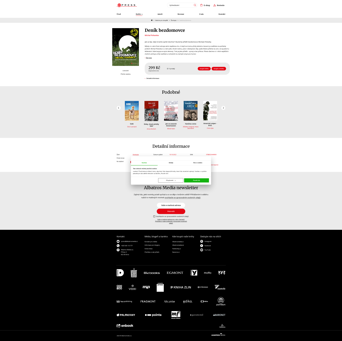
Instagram (207, 241)
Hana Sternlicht (192, 127)
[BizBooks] (152, 272)
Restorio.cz (176, 252)
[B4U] (124, 301)
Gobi (132, 124)
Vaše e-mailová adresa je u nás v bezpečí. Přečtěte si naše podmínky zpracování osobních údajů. (171, 221)
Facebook (207, 246)
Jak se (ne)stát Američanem (171, 125)
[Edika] (188, 301)
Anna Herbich (151, 129)
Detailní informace (153, 78)
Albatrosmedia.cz (178, 242)
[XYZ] (222, 272)
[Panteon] (221, 301)
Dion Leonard (131, 127)
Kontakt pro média (151, 242)
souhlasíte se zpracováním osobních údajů (182, 197)
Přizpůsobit (169, 180)
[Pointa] (153, 314)
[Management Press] (146, 287)
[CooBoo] (119, 287)
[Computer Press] (160, 287)
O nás (201, 14)
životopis (136, 155)
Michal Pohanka (152, 35)
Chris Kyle (210, 128)
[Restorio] (222, 325)
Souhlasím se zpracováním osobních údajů (172, 216)
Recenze (181, 14)
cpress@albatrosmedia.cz (129, 241)
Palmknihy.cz (176, 249)
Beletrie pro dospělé (161, 20)
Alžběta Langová (188, 127)
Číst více (149, 58)
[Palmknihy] (126, 314)
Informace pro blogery (152, 245)
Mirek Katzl (171, 129)
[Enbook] (125, 325)
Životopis (174, 20)
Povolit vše (196, 180)
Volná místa (148, 249)
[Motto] (207, 272)
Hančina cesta (190, 124)
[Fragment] (148, 301)
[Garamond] (197, 314)
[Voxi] (132, 287)
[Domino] (120, 272)
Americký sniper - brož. (210, 124)
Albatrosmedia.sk (178, 245)
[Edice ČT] (204, 301)
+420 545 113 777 (127, 246)
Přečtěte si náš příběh (152, 252)
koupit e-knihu (219, 69)
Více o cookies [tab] (197, 162)
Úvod (119, 14)
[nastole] (220, 287)
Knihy (138, 14)
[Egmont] (175, 272)
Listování (126, 71)
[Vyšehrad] (203, 287)
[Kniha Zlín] (181, 287)
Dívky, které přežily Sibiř (151, 125)
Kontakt (222, 14)
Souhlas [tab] (144, 162)
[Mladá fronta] (176, 314)
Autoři (160, 14)
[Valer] (134, 272)
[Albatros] (193, 272)
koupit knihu (204, 69)
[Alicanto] (169, 301)
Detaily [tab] (171, 162)
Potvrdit (171, 211)
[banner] (127, 5)
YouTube (207, 250)
